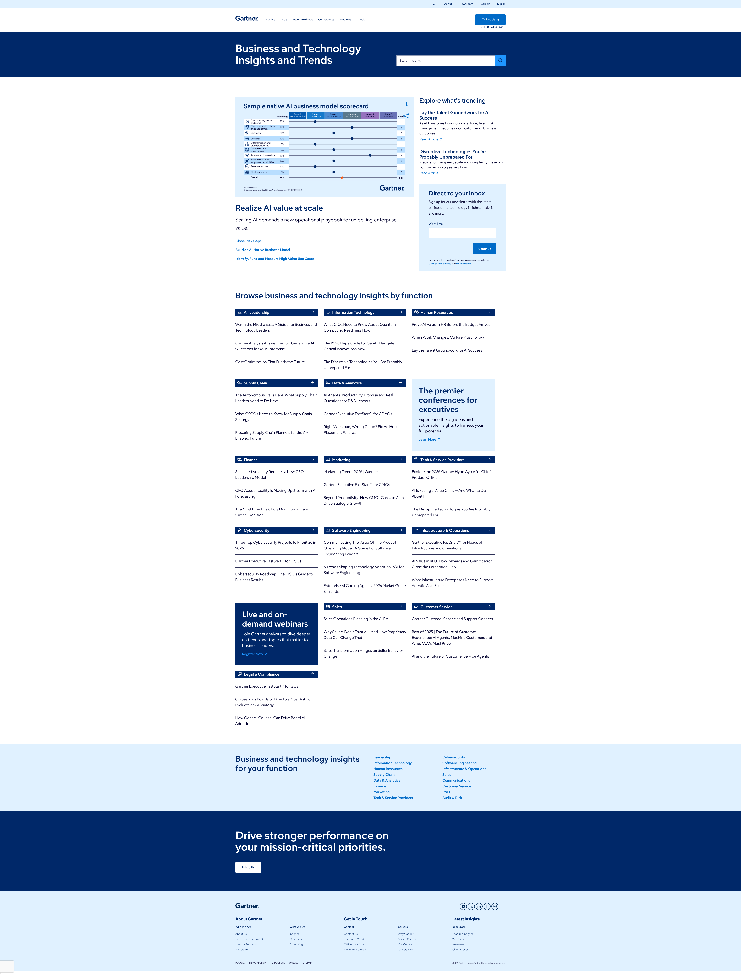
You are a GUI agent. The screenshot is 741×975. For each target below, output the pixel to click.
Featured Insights (462, 934)
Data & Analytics (386, 780)
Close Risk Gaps (248, 241)
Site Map (307, 962)
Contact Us (351, 934)
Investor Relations (246, 944)
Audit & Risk (452, 798)
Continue (484, 249)
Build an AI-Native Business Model (262, 250)
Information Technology (392, 763)
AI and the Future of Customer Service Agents (450, 656)
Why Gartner (405, 934)
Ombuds (293, 962)
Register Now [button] (253, 653)
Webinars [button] (345, 19)
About (448, 4)
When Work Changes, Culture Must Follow (448, 337)
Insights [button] (270, 19)
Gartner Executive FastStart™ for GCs (266, 686)
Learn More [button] (428, 439)
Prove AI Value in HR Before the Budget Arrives (451, 324)
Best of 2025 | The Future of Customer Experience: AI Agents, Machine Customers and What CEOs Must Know (452, 637)
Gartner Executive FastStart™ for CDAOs (358, 413)
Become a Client (354, 939)
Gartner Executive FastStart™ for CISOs (268, 561)
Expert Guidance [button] (303, 19)
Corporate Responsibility (250, 939)
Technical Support (355, 949)
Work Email (436, 223)
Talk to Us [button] (489, 19)
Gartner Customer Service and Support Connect (452, 618)
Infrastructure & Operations (464, 769)
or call (482, 27)
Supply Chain (384, 774)
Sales (446, 774)
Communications (456, 780)
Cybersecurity (453, 757)
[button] (500, 4)
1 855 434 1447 (494, 27)
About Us (241, 934)
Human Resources (388, 769)
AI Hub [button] (361, 19)
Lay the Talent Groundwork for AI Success (447, 350)
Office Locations (354, 944)
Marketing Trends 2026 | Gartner (351, 471)
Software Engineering (459, 763)
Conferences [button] (326, 19)
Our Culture (405, 944)
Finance (379, 786)
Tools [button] (283, 19)
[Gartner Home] (246, 18)
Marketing (381, 792)
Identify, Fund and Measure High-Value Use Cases (275, 259)
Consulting (296, 944)
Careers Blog (405, 949)
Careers (485, 4)
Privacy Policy (257, 962)
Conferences (297, 939)
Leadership (382, 757)
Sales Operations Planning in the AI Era (356, 618)
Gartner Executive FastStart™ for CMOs (357, 484)
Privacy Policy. (463, 263)
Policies (240, 962)
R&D (446, 792)
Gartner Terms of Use (440, 263)
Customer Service (456, 786)
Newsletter (458, 944)
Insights (294, 934)
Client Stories (460, 949)
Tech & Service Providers (393, 798)
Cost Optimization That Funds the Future (270, 361)
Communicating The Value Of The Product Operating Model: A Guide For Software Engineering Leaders (360, 548)
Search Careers (407, 939)
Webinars (458, 939)
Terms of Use (277, 962)
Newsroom (466, 4)
